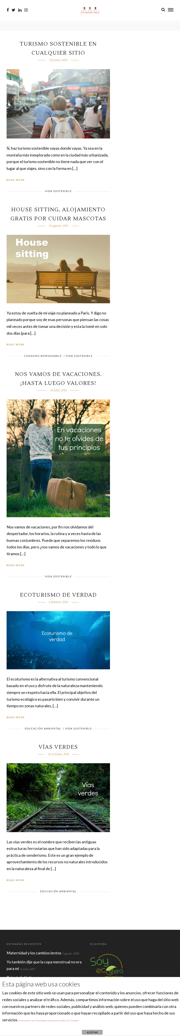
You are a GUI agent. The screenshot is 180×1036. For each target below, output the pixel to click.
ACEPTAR (92, 1032)
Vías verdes (58, 747)
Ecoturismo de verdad (58, 595)
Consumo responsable (43, 355)
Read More (16, 179)
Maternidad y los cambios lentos (34, 952)
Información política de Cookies (63, 1020)
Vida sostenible (58, 191)
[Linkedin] (20, 10)
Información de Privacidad (32, 1020)
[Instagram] (26, 10)
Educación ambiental (43, 728)
